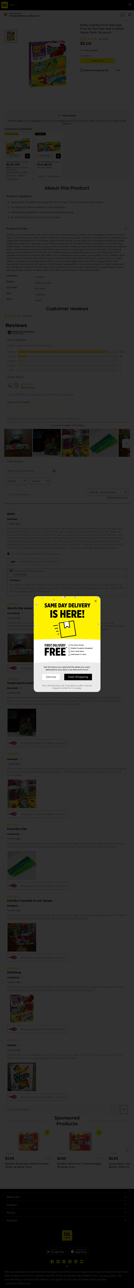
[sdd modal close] (95, 601)
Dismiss (51, 676)
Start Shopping (78, 676)
